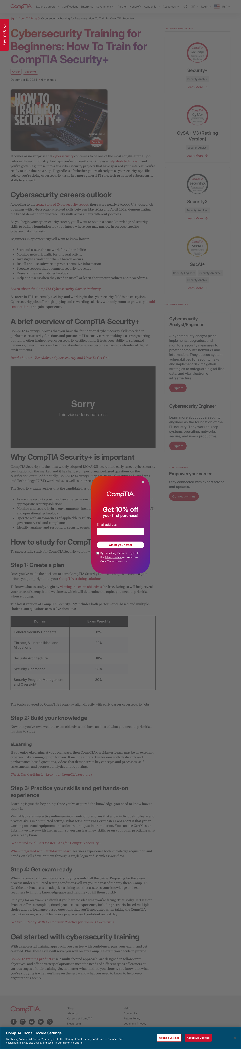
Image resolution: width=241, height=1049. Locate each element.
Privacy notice (113, 557)
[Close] (235, 1038)
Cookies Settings (169, 1037)
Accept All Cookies (198, 1037)
